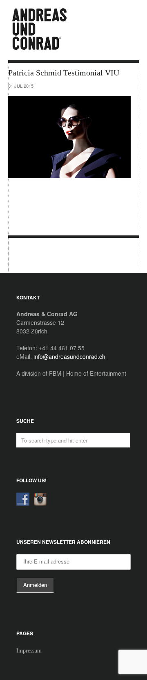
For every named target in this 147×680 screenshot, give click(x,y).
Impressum (29, 651)
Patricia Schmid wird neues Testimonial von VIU (23, 255)
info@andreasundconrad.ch (69, 356)
